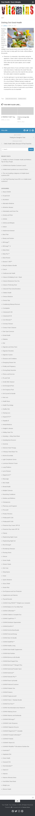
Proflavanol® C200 (8, 521)
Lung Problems (7, 467)
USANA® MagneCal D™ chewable (12, 731)
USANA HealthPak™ (9, 641)
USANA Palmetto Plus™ (9, 676)
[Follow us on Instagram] (30, 130)
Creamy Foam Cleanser (9, 327)
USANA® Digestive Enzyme (11, 727)
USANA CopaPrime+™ (9, 618)
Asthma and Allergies (9, 223)
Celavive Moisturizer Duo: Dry (11, 281)
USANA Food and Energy (10, 634)
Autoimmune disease (9, 230)
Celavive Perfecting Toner (10, 285)
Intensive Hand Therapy (9, 448)
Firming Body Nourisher (9, 370)
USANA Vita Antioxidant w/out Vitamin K (14, 707)
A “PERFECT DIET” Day (8, 117)
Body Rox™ (6, 254)
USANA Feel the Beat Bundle (11, 630)
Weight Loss (6, 785)
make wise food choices (11, 98)
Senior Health (6, 560)
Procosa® (5, 510)
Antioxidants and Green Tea (10, 211)
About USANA (7, 192)
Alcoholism (6, 199)
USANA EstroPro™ (8, 626)
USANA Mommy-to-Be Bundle (11, 657)
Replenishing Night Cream (10, 537)
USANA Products (7, 692)
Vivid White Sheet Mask (9, 781)
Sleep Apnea (6, 572)
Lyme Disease (7, 471)
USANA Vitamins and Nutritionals (12, 715)
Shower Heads (7, 564)
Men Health (6, 482)
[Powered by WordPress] (11, 807)
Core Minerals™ (7, 320)
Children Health (7, 292)
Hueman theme (26, 807)
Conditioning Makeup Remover (11, 304)
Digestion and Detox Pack (10, 347)
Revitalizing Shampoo (9, 548)
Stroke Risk (6, 587)
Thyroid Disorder (7, 599)
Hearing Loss (6, 413)
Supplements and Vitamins (10, 595)
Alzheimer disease (8, 207)
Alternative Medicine (8, 203)
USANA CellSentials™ (9, 610)
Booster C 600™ (7, 261)
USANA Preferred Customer (11, 684)
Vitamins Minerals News (9, 777)
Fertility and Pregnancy (9, 366)
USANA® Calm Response (10, 723)
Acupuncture (6, 195)
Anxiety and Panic (8, 215)
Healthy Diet (6, 409)
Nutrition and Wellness (9, 498)
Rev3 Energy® (7, 544)
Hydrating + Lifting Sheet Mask (11, 436)
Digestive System (8, 354)
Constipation (6, 308)
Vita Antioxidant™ (8, 766)
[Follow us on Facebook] (25, 130)
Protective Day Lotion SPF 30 (11, 529)
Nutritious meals (22, 98)
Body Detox (6, 250)
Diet (2, 17)
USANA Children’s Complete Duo (12, 614)
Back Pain (5, 234)
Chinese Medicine (8, 296)
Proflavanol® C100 (8, 517)
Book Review (6, 257)
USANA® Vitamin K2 (9, 742)
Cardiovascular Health (9, 273)
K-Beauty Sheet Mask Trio (10, 451)
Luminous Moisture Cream (10, 463)
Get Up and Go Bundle (9, 393)
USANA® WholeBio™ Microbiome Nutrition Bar (16, 746)
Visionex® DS (7, 762)
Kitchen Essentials (8, 455)
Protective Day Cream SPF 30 (11, 525)
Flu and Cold (6, 378)
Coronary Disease (8, 323)
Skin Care (5, 568)
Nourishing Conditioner (9, 494)
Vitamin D (5, 769)
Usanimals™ (6, 750)
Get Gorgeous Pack (8, 389)
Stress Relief (6, 583)
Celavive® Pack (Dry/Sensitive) (11, 288)
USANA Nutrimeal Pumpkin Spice (12, 669)
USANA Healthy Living (9, 645)
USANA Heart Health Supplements (12, 649)
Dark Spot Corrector (8, 331)
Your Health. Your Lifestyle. (11, 2)
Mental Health (6, 486)
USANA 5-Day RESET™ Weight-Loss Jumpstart (16, 603)
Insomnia (5, 444)
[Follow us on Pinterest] (33, 130)
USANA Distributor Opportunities (12, 622)
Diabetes (5, 339)
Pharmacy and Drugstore (10, 506)
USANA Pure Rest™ (8, 704)
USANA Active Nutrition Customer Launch (14, 165)
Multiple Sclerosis (8, 490)
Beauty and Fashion (8, 238)
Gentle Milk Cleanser (8, 382)
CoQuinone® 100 (7, 312)
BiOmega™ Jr (7, 246)
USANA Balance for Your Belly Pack (13, 607)
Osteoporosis (6, 502)
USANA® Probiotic (8, 738)
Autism (5, 226)
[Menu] (33, 2)
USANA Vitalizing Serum (9, 711)
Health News (6, 401)
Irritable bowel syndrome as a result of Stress (15, 169)
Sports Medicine (7, 579)
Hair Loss (5, 397)
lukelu (5, 25)
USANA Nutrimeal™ (8, 672)
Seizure (5, 556)
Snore (4, 576)
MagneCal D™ (7, 475)
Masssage (6, 479)
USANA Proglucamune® (9, 696)
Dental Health (6, 335)
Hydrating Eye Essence (9, 440)
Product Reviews (7, 513)
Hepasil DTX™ (7, 416)
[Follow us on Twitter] (27, 130)
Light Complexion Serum (9, 459)
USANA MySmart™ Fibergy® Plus (12, 665)
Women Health (7, 789)
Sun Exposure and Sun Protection (12, 591)
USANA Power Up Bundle (10, 680)
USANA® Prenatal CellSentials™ (12, 735)
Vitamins (5, 773)
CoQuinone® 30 (7, 316)
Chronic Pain (6, 300)
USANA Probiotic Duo (9, 688)
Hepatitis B (6, 420)
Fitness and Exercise (9, 374)
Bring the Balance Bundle (10, 265)
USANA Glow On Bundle (10, 638)
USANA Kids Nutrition (9, 653)
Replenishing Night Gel (9, 541)
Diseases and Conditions (10, 358)
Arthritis (5, 219)
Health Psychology (8, 405)
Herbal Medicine (7, 424)
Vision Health (6, 758)
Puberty (5, 533)
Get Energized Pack (8, 385)
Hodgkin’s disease (8, 428)
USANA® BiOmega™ (9, 719)
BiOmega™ (6, 242)
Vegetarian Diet (7, 754)
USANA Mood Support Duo (10, 661)
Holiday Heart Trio (8, 432)
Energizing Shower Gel (9, 362)
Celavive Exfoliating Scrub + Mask (12, 277)
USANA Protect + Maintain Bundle (12, 700)
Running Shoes (7, 552)
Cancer (5, 269)
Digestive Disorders (8, 351)
